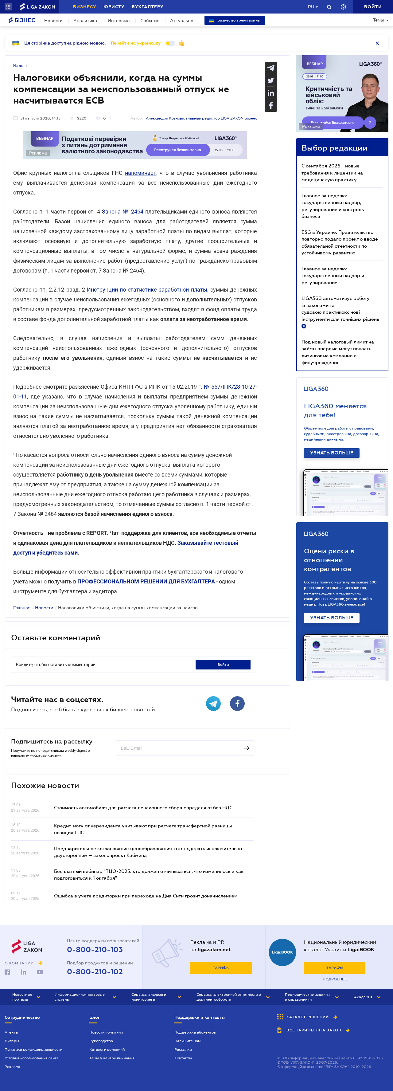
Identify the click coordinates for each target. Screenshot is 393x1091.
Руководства (101, 1041)
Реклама (12, 1067)
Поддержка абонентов (195, 1032)
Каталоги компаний (107, 1049)
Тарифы (221, 968)
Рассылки (183, 1049)
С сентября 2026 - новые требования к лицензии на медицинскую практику (332, 172)
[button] (8, 6)
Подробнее (335, 979)
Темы (378, 20)
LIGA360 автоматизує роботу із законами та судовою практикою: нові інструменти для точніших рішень (340, 311)
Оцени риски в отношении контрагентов (329, 560)
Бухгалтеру (147, 6)
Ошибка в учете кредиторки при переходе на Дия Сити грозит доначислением (146, 895)
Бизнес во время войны (238, 20)
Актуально (181, 20)
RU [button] (311, 6)
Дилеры (12, 1041)
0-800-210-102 (95, 971)
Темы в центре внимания (111, 1058)
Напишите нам (187, 1041)
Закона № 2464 (122, 211)
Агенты (11, 1032)
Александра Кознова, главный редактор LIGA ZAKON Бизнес (201, 118)
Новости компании (106, 1032)
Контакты (183, 1058)
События (149, 20)
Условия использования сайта (32, 1058)
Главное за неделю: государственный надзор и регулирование (333, 275)
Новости (53, 20)
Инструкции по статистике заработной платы (147, 289)
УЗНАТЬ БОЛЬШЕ (331, 453)
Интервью (119, 20)
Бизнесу (84, 6)
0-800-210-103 (95, 949)
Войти (223, 664)
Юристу (113, 6)
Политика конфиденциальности (33, 1049)
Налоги (20, 66)
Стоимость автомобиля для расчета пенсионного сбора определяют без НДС (143, 807)
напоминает (140, 173)
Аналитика (85, 20)
